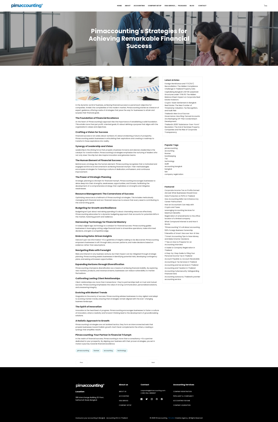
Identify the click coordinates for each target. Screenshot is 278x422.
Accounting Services (183, 384)
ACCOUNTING (139, 6)
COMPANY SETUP (154, 6)
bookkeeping (170, 156)
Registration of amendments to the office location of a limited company (182, 217)
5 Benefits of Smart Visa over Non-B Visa (182, 233)
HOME (119, 6)
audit (167, 164)
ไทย (265, 5)
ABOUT (128, 6)
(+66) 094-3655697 (148, 393)
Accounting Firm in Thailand (117, 418)
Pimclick (171, 418)
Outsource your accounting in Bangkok (90, 418)
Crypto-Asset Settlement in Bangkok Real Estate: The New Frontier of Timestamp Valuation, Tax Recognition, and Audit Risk (181, 106)
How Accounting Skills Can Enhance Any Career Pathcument (182, 200)
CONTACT (202, 6)
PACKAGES (182, 6)
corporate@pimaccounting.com (153, 390)
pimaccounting (83, 350)
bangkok (168, 169)
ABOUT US (122, 391)
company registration (174, 174)
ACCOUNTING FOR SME (181, 401)
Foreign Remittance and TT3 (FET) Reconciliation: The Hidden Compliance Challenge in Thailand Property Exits (181, 86)
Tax (166, 158)
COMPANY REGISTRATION (182, 391)
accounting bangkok (173, 166)
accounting (108, 350)
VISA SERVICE (170, 6)
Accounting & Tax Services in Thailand (181, 262)
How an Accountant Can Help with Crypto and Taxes (179, 206)
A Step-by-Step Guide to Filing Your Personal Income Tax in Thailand (180, 254)
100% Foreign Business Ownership (179, 230)
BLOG (192, 6)
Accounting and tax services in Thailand (181, 265)
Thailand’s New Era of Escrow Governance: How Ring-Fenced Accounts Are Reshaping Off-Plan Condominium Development (182, 117)
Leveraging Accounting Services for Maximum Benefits (180, 211)
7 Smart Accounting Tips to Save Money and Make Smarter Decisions (182, 237)
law (166, 171)
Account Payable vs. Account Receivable (182, 259)
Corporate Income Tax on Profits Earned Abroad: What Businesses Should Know (182, 191)
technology (121, 350)
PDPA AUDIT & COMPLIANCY (183, 396)
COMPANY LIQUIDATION (181, 405)
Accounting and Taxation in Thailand (180, 268)
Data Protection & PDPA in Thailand (180, 196)
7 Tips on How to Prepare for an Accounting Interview (178, 243)
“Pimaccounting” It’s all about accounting (182, 227)
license (96, 350)
